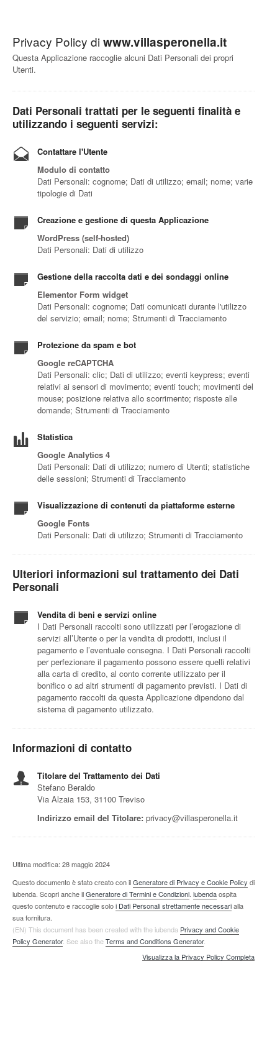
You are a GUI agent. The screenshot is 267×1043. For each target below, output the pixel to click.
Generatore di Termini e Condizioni (137, 894)
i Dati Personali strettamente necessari (173, 906)
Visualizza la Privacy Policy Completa (198, 957)
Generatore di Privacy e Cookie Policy (190, 882)
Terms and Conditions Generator (155, 941)
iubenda (205, 894)
